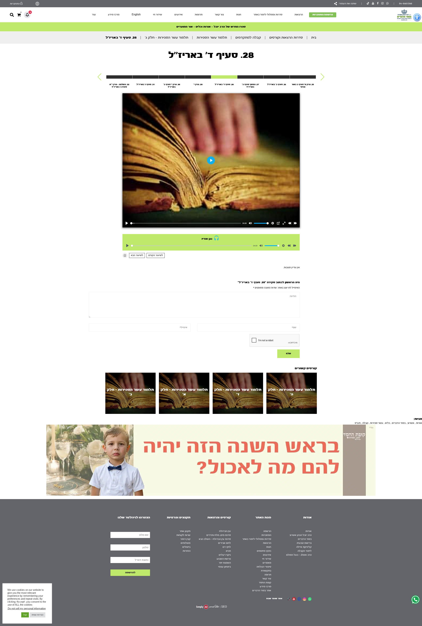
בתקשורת (266, 570)
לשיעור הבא (137, 255)
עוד (94, 14)
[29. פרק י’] (198, 77)
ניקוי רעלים (225, 554)
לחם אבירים (224, 543)
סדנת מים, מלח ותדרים (218, 535)
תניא (228, 551)
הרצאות (299, 14)
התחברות (266, 535)
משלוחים (185, 543)
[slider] (185, 223)
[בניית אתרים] (207, 607)
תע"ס (358, 423)
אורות (419, 423)
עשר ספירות (376, 423)
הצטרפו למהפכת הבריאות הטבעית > (211, 26)
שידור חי (157, 14)
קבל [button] (25, 615)
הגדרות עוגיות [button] (37, 615)
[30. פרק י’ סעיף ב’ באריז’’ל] (172, 77)
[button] (322, 77)
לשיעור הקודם (155, 255)
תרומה (267, 574)
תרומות (198, 14)
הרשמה (267, 531)
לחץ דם (227, 547)
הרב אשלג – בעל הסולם (299, 554)
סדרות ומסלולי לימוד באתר (268, 14)
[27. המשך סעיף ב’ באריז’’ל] (250, 77)
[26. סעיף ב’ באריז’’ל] (277, 77)
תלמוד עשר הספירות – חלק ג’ (166, 37)
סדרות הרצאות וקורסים (286, 37)
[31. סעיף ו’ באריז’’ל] (146, 77)
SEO (224, 606)
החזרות (186, 551)
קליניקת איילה (304, 547)
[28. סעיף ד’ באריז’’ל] (224, 77)
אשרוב (410, 423)
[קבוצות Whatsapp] (387, 3)
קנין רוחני (185, 539)
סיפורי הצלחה (263, 566)
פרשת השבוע (224, 558)
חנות (238, 14)
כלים (387, 423)
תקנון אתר (185, 531)
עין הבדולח (225, 531)
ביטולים (186, 547)
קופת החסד (265, 582)
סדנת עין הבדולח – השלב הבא (215, 539)
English (136, 14)
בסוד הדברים (399, 423)
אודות (308, 531)
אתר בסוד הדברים (261, 590)
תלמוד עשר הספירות (212, 37)
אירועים (178, 14)
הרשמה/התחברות (322, 14)
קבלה (365, 423)
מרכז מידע (113, 14)
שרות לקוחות (183, 535)
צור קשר (219, 14)
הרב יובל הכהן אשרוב (300, 535)
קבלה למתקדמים (248, 37)
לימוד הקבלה (305, 551)
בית (313, 37)
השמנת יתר (225, 562)
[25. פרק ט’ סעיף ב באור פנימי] (303, 77)
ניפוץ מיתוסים (264, 551)
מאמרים (267, 562)
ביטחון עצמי (224, 566)
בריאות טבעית (304, 543)
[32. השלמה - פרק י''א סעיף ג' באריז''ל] (119, 77)
